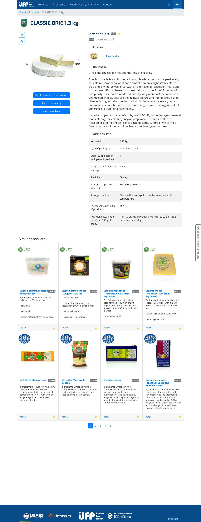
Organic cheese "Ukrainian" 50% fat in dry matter (158, 293)
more (23, 327)
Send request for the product (51, 95)
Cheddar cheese (112, 379)
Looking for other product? (198, 244)
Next (77, 63)
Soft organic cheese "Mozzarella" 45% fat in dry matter (116, 293)
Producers (59, 4)
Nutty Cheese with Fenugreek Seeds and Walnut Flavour (157, 382)
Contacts (108, 4)
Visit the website (52, 111)
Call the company (51, 103)
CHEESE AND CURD (104, 39)
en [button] (177, 4)
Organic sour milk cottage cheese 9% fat (34, 292)
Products (43, 4)
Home (22, 12)
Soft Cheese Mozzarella (33, 379)
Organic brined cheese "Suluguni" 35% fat (74, 292)
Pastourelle (112, 56)
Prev (25, 63)
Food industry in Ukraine (84, 4)
